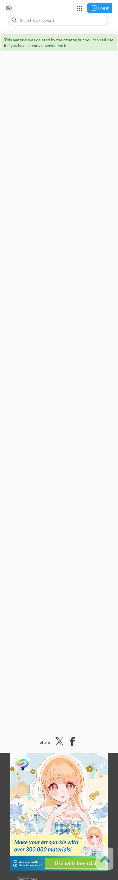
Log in (103, 7)
